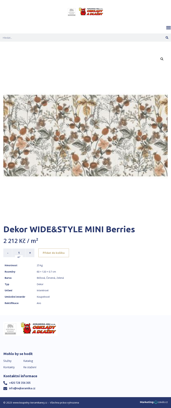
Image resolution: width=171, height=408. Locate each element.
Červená (50, 277)
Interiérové (43, 290)
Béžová (41, 277)
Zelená (60, 277)
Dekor (40, 284)
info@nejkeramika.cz (22, 388)
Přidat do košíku (54, 253)
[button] (168, 27)
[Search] (167, 37)
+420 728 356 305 (20, 382)
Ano (39, 303)
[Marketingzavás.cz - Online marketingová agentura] (154, 403)
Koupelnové (43, 296)
